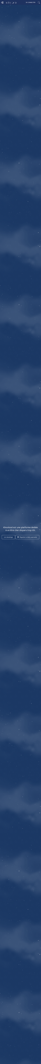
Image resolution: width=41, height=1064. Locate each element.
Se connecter (30, 2)
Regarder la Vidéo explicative (28, 537)
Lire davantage (8, 537)
